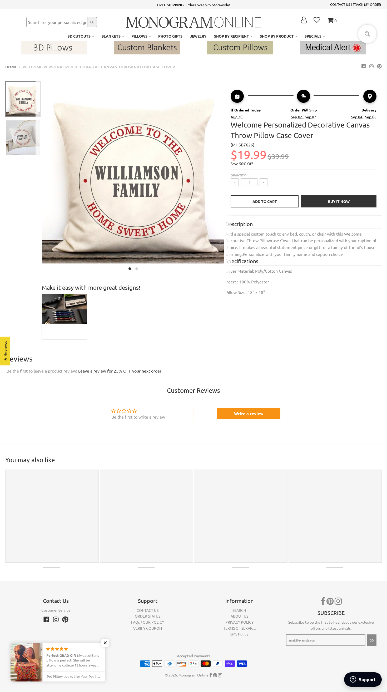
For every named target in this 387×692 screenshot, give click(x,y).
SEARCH (239, 610)
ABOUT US (239, 616)
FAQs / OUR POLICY (147, 622)
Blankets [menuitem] (111, 36)
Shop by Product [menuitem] (277, 36)
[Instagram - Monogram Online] (371, 66)
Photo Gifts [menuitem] (170, 36)
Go (372, 640)
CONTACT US (340, 4)
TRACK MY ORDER (367, 4)
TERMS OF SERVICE (239, 628)
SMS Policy (239, 634)
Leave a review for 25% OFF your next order (119, 370)
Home (11, 66)
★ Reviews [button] (5, 351)
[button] (105, 643)
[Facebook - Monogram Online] (363, 66)
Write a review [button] (249, 413)
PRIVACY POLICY (239, 622)
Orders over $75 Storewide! (193, 4)
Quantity (238, 175)
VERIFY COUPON (147, 628)
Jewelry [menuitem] (198, 36)
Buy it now (339, 201)
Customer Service (56, 610)
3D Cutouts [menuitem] (79, 36)
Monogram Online (193, 675)
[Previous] (39, 177)
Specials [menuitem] (313, 36)
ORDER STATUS (147, 616)
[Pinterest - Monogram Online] (379, 66)
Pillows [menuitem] (139, 36)
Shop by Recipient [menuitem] (231, 36)
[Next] (227, 177)
